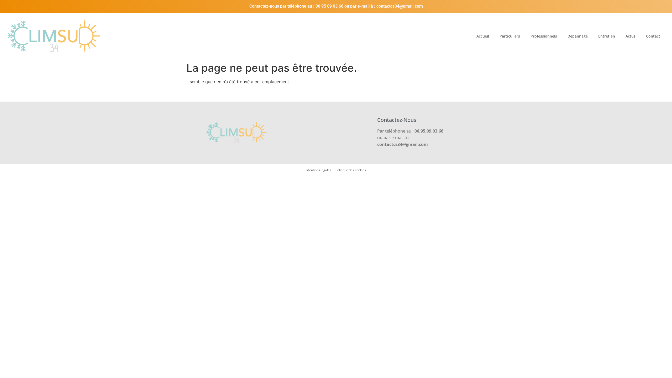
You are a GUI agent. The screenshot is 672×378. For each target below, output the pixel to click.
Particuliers (510, 36)
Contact (653, 36)
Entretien (606, 36)
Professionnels (544, 36)
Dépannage (578, 36)
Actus (631, 36)
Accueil (482, 36)
